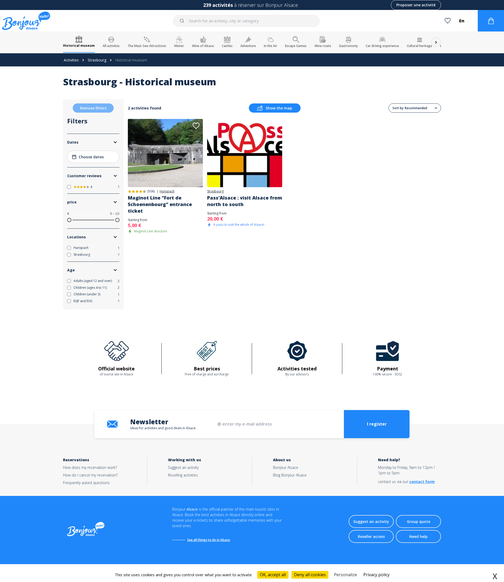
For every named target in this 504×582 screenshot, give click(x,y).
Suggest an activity (183, 467)
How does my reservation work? (90, 467)
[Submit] (183, 21)
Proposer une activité (415, 4)
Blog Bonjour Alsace (290, 475)
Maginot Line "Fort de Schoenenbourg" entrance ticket (160, 204)
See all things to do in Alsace (208, 540)
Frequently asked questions (86, 482)
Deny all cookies (310, 575)
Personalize (345, 575)
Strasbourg (97, 59)
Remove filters (93, 108)
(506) (151, 191)
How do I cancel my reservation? (90, 475)
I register (377, 424)
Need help (418, 536)
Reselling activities (183, 475)
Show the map (279, 108)
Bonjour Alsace (285, 467)
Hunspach (167, 191)
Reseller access (371, 536)
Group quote (418, 521)
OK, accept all (273, 575)
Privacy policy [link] (376, 575)
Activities (71, 59)
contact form (422, 481)
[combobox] (246, 21)
